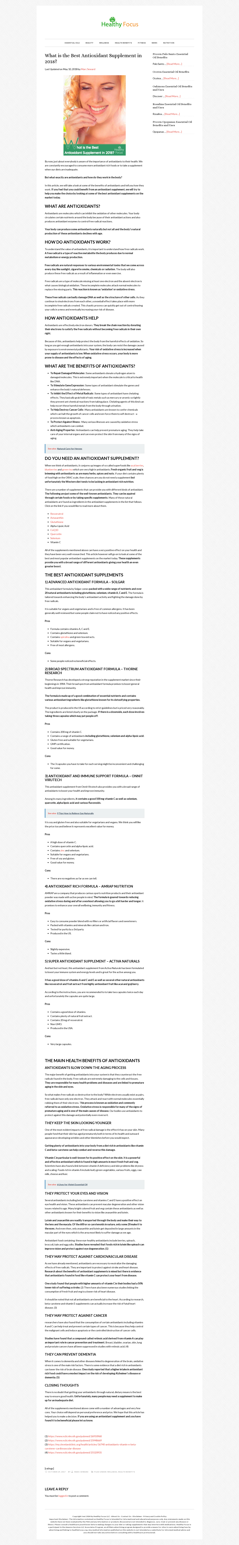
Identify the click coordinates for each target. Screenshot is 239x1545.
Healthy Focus (119, 22)
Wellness (112, 1472)
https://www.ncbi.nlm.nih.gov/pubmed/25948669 (75, 1440)
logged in (63, 1495)
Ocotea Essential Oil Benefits (171, 71)
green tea (67, 469)
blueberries (51, 469)
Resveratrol (56, 513)
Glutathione (56, 521)
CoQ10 (54, 529)
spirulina (65, 636)
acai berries (137, 465)
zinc (62, 850)
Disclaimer (137, 1516)
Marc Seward (88, 69)
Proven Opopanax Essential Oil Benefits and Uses (172, 123)
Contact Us (126, 1516)
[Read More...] (174, 63)
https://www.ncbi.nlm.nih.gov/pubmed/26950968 (75, 1436)
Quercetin (56, 533)
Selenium (55, 538)
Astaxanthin (56, 517)
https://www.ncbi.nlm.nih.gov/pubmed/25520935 (75, 1452)
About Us (115, 1516)
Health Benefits (126, 1472)
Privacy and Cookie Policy (155, 1516)
